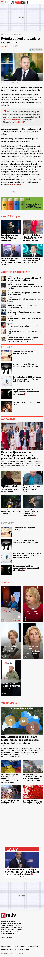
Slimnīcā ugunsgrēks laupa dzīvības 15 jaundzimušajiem (25, 365)
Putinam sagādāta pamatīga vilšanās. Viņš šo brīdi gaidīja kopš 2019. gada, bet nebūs (32, 777)
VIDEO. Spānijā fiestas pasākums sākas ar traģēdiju (10, 802)
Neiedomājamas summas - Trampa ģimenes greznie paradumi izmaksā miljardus (19, 455)
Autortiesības (4, 949)
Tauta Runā (8, 35)
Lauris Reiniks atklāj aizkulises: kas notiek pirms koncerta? (32, 261)
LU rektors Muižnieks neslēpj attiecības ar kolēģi (24, 332)
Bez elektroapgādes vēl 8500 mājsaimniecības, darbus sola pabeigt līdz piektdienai (20, 740)
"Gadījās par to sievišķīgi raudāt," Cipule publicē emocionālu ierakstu (23, 326)
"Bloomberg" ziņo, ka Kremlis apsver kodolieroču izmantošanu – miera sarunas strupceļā (9, 778)
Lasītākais (7, 347)
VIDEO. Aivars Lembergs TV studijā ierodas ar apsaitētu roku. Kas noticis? (32, 489)
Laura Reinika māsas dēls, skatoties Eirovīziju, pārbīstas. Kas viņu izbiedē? (11, 238)
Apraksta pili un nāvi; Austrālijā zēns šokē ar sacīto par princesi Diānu (24, 279)
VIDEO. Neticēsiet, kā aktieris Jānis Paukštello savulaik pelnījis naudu (9, 489)
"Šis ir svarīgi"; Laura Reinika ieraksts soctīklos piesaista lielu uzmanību (11, 261)
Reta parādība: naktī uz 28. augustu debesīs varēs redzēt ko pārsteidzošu (26, 392)
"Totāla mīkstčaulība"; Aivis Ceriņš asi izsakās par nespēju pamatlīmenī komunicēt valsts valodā (22, 339)
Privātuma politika (21, 946)
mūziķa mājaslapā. (15, 185)
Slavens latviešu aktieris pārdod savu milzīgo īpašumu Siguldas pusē (31, 512)
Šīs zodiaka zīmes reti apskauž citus (26, 403)
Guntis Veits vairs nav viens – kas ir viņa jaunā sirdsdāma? (11, 512)
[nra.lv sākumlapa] (7, 2)
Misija (14, 946)
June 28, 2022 (19, 122)
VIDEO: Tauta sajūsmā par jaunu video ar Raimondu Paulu (23, 294)
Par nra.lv (3, 946)
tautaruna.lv (4, 46)
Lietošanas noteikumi (32, 946)
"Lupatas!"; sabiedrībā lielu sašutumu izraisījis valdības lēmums (22, 306)
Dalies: (14, 191)
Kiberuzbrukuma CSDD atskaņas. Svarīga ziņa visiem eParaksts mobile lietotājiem (27, 379)
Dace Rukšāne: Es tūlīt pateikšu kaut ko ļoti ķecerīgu (25, 300)
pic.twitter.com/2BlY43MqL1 (13, 119)
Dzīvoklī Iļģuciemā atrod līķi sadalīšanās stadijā (24, 319)
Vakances (20, 949)
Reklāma (9, 946)
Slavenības (17, 35)
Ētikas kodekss (13, 949)
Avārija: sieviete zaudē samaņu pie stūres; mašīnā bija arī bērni (24, 313)
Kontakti (26, 949)
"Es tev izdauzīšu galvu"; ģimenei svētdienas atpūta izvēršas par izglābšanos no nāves (25, 286)
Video (5, 582)
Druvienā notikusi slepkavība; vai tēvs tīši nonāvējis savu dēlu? (32, 802)
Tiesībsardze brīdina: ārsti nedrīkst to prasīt (24, 352)
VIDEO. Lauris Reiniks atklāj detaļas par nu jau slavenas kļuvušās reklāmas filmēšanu (32, 238)
